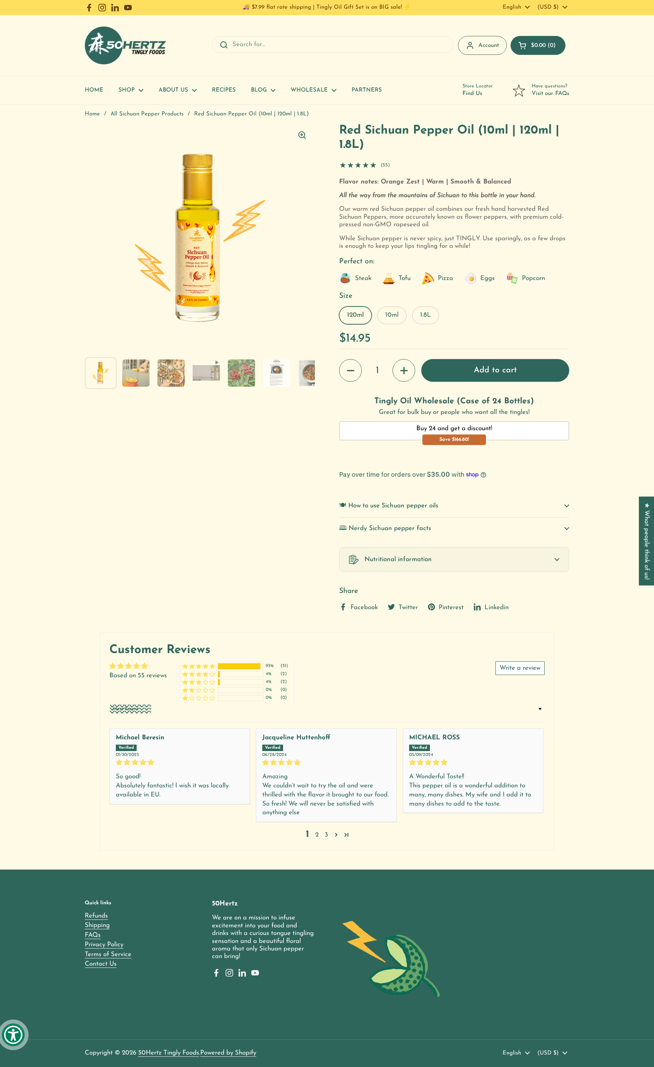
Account (488, 45)
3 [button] (326, 835)
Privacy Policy (104, 944)
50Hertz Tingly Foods (168, 1053)
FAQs (93, 935)
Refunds (96, 916)
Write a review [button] (520, 668)
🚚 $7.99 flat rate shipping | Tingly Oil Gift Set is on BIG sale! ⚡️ (327, 7)
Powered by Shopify (228, 1053)
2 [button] (317, 835)
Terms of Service (108, 954)
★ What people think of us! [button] (646, 540)
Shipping (97, 925)
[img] (180, 763)
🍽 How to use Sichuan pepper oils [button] (388, 505)
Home (92, 114)
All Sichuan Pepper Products (147, 114)
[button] (538, 45)
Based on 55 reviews (138, 675)
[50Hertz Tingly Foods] (125, 45)
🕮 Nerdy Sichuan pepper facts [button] (385, 528)
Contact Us (101, 964)
